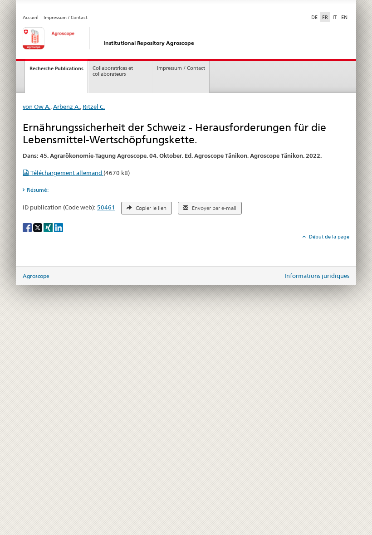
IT (335, 17)
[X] (38, 227)
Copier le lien (150, 208)
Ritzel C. (94, 106)
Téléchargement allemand (66, 172)
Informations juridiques (316, 275)
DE (315, 17)
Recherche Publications (56, 68)
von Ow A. (36, 106)
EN (344, 17)
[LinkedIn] (58, 227)
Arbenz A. (66, 106)
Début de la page (328, 236)
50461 (106, 207)
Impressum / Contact (66, 17)
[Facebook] (28, 227)
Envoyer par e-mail (213, 208)
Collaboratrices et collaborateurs (113, 71)
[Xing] (49, 227)
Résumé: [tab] (38, 189)
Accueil (31, 17)
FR (325, 17)
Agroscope (36, 275)
